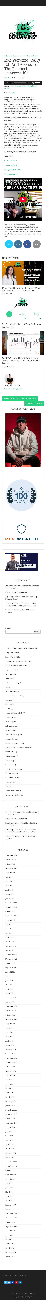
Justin (6, 77)
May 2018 (8, 1140)
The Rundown (10, 778)
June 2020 (9, 1032)
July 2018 (8, 1131)
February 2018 (10, 1153)
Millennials (9, 726)
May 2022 (8, 933)
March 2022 (9, 942)
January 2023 (10, 898)
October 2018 (10, 1119)
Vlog (7, 786)
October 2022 (10, 911)
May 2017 (8, 1192)
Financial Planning (12, 696)
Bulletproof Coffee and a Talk (16, 666)
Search (8, 628)
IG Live (8, 709)
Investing (9, 722)
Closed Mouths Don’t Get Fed (16, 592)
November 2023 (11, 860)
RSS (14, 93)
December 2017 (11, 1162)
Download (32, 86)
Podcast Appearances (13, 743)
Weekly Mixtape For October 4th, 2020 (20, 398)
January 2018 (10, 1157)
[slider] (38, 83)
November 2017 (11, 1166)
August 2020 (10, 1024)
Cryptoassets (10, 670)
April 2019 (9, 1093)
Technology (9, 760)
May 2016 (8, 1239)
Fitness (8, 700)
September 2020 (11, 1019)
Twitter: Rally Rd (10, 165)
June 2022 (9, 929)
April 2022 (9, 937)
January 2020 (10, 1054)
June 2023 (9, 881)
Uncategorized (10, 782)
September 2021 (11, 968)
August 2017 (10, 1179)
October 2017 (10, 1170)
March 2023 (9, 894)
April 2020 (9, 1041)
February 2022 (10, 946)
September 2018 (11, 1123)
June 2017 (9, 1188)
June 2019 (9, 1084)
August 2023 (10, 873)
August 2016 (10, 1231)
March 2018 (9, 1149)
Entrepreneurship (12, 683)
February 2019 (10, 1101)
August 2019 (10, 1075)
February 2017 (10, 1205)
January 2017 (10, 1209)
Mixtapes (8, 730)
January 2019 (10, 1106)
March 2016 (9, 1248)
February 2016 (10, 1252)
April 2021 (9, 989)
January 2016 (10, 1257)
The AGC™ (9, 765)
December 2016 (11, 1213)
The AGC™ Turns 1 (34, 403)
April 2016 (9, 1244)
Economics (9, 674)
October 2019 (10, 1067)
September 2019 (11, 1071)
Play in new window (18, 86)
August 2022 (10, 920)
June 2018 (9, 1136)
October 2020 (10, 1015)
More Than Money (12, 735)
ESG (6, 687)
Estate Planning (11, 691)
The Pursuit (9, 773)
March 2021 (9, 993)
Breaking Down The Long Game (17, 661)
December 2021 (11, 955)
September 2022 (11, 916)
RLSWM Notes (10, 752)
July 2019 (8, 1080)
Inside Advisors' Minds (14, 713)
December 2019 (11, 1058)
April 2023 (9, 890)
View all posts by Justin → (14, 389)
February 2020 (10, 1050)
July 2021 (8, 976)
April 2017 (9, 1196)
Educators (9, 678)
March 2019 (9, 1097)
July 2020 (8, 1028)
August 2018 (10, 1127)
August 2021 (10, 972)
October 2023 (10, 864)
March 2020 (9, 1045)
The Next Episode (11, 769)
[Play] (7, 83)
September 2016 (11, 1226)
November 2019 (11, 1062)
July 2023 (8, 877)
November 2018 (11, 1114)
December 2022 (11, 903)
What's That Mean (12, 791)
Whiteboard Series (12, 795)
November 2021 (11, 959)
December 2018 (11, 1110)
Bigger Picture (10, 657)
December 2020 (11, 1006)
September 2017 (11, 1175)
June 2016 (9, 1235)
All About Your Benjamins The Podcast (20, 56)
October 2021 (10, 963)
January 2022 (10, 950)
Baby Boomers (10, 653)
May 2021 (8, 985)
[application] (23, 83)
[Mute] (33, 83)
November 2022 (11, 907)
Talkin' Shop (10, 756)
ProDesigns (28, 1297)
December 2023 (11, 855)
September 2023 (11, 868)
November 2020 (11, 1011)
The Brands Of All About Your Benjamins (21, 324)
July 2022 (8, 924)
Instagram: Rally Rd (12, 170)
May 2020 (8, 1037)
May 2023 (8, 886)
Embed (6, 88)
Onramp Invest (11, 739)
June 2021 (9, 980)
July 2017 (8, 1183)
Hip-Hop (8, 704)
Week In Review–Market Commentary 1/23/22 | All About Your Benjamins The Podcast (21, 360)
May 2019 (8, 1088)
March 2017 (9, 1201)
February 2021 (10, 998)
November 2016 (11, 1218)
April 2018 (9, 1144)
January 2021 (10, 1002)
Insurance (9, 717)
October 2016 (10, 1222)
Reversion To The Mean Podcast (17, 747)
